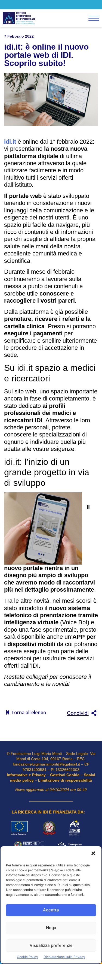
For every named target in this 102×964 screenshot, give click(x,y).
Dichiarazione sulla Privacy (64, 957)
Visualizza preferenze (51, 945)
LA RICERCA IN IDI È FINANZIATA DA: (48, 812)
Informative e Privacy (26, 775)
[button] (93, 853)
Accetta (51, 909)
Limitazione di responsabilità (65, 780)
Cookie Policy (27, 957)
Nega (51, 927)
